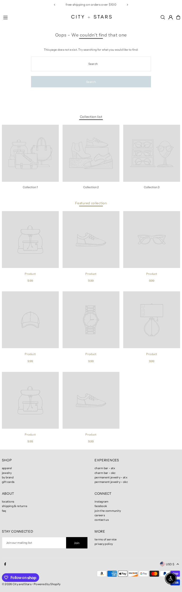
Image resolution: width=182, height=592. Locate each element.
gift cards (8, 482)
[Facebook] (5, 564)
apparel (7, 468)
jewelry (7, 473)
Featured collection (91, 203)
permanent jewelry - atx (111, 477)
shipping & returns (14, 506)
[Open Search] (163, 17)
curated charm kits (75, 4)
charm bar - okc (105, 473)
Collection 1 (30, 187)
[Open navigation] (33, 17)
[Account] (170, 17)
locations (8, 501)
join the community (108, 510)
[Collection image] (30, 153)
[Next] (127, 4)
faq (4, 510)
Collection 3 (151, 187)
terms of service (106, 539)
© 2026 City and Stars (17, 584)
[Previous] (54, 4)
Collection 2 (91, 187)
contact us (102, 519)
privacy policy (104, 544)
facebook (101, 506)
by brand (8, 477)
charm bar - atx (105, 468)
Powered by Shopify (47, 584)
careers (100, 515)
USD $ (170, 564)
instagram (102, 501)
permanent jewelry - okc (111, 482)
